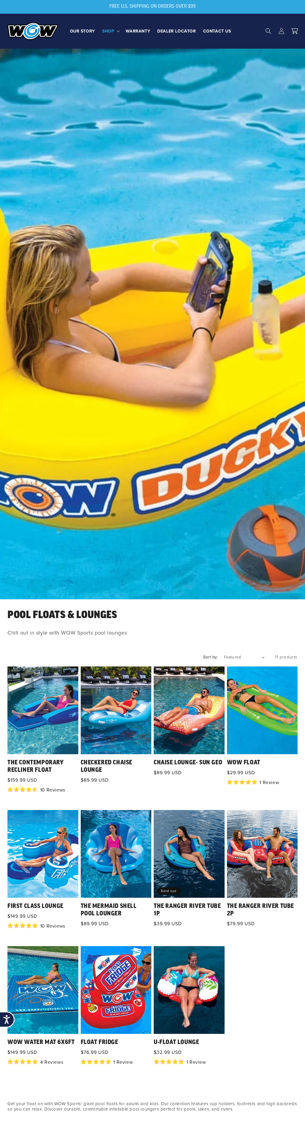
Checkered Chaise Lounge (107, 766)
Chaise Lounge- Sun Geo (188, 763)
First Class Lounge (35, 906)
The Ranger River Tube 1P (187, 910)
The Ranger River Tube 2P (260, 910)
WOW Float (243, 763)
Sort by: (210, 657)
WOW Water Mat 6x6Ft (40, 1043)
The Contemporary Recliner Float (35, 766)
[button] (110, 31)
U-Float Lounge (176, 1043)
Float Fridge (99, 1043)
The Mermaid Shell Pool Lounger (109, 910)
